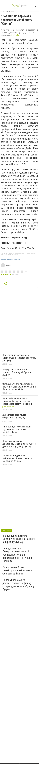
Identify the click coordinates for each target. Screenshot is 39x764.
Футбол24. (15, 35)
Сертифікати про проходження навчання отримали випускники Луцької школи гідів (19, 387)
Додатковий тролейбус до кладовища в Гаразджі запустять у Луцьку (19, 358)
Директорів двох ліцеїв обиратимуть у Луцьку (14, 416)
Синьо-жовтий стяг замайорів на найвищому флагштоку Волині (17, 570)
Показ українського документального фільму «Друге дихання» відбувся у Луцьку (19, 444)
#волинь (3, 259)
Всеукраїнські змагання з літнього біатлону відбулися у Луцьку (17, 372)
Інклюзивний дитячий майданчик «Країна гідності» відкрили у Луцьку (17, 458)
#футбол (17, 259)
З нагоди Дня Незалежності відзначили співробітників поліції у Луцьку (16, 429)
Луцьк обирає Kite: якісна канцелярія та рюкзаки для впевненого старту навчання (17, 401)
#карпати (10, 259)
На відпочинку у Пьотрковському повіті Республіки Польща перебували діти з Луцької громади (17, 555)
